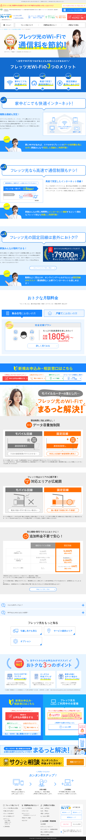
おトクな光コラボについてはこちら (73, 5)
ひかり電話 (7, 820)
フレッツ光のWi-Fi (9, 813)
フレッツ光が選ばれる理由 (11, 808)
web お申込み (45, 808)
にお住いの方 (24, 313)
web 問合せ (44, 811)
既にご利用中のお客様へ (47, 832)
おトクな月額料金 (27, 808)
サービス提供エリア (9, 816)
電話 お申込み (45, 813)
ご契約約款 (7, 826)
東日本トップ (66, 812)
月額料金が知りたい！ (50, 25)
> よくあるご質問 (17, 15)
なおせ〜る (7, 823)
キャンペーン (25, 813)
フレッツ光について (27, 25)
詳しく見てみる (43, 346)
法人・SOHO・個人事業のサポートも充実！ (21, 734)
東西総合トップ (71, 817)
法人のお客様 (77, 824)
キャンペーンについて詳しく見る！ (43, 268)
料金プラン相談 (26, 817)
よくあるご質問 (45, 816)
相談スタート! (75, 762)
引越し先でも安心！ (9, 811)
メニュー (8, 25)
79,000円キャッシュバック (30, 815)
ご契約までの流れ (73, 25)
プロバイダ (25, 811)
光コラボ (24, 820)
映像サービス (8, 822)
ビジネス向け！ (74, 10)
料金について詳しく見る (43, 589)
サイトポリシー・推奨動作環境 (49, 829)
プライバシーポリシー (47, 826)
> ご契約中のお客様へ (18, 18)
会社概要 (43, 824)
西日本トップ (76, 812)
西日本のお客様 (45, 834)
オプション (7, 818)
